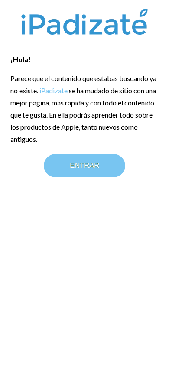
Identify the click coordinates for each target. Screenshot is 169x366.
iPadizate (53, 90)
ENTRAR (84, 165)
